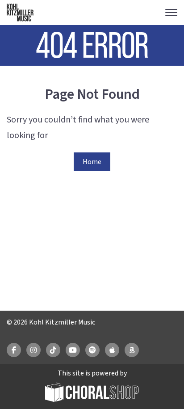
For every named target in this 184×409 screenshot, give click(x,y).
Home (92, 162)
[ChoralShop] (92, 394)
